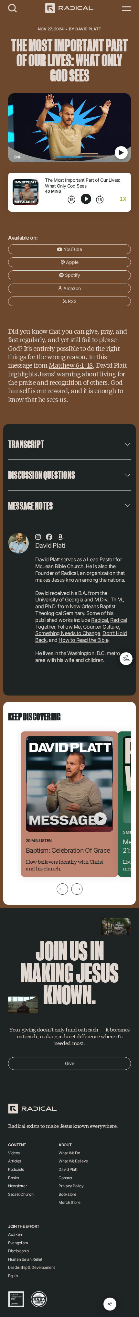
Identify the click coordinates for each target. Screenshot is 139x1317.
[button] (12, 8)
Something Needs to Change (67, 633)
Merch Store (69, 1202)
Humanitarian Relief (25, 1259)
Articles (14, 1161)
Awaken (15, 1234)
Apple (72, 262)
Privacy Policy (71, 1185)
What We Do (69, 1152)
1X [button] (123, 198)
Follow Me (69, 626)
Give (69, 1063)
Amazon (71, 288)
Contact (65, 1177)
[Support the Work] (126, 658)
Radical (99, 620)
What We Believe (73, 1161)
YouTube (72, 249)
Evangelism (18, 1242)
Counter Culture (101, 626)
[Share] (110, 1304)
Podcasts (16, 1169)
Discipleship (18, 1250)
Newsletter (17, 1185)
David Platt (88, 29)
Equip (12, 1275)
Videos (14, 1152)
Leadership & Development (31, 1267)
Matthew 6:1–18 (71, 365)
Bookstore (67, 1194)
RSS (72, 301)
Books (13, 1177)
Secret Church (20, 1194)
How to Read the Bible (83, 640)
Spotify (72, 275)
